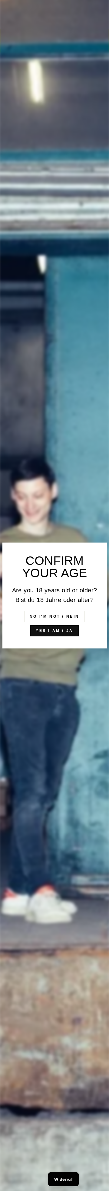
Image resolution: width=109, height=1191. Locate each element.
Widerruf (63, 1179)
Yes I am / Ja (54, 631)
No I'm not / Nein (54, 616)
